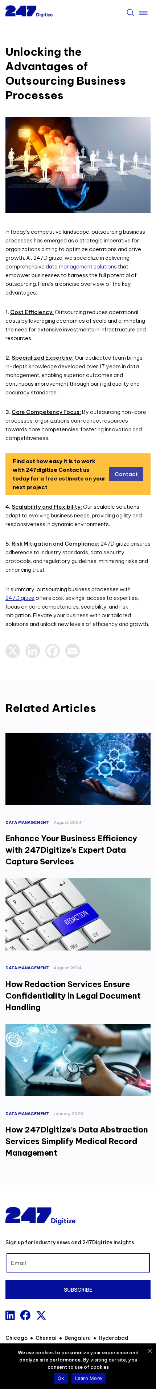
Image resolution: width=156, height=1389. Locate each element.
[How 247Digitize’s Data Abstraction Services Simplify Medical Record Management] (78, 1060)
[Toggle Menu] (143, 11)
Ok (61, 1378)
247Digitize (19, 597)
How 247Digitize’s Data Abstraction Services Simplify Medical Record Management (76, 1141)
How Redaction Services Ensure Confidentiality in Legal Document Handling (73, 995)
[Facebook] (52, 651)
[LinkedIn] (32, 651)
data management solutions (81, 266)
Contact (126, 474)
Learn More (88, 1378)
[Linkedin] (10, 1315)
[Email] (72, 651)
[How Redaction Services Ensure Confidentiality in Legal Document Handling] (78, 914)
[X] (12, 651)
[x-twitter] (41, 1315)
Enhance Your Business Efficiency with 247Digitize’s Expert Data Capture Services (71, 850)
